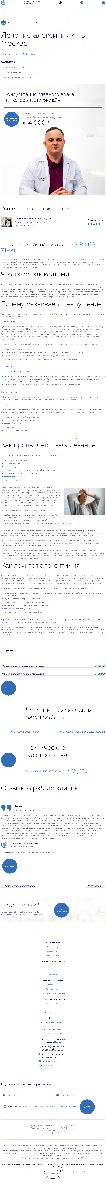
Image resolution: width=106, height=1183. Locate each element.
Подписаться (87, 1107)
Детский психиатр (53, 956)
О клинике (53, 1018)
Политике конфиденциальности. (53, 1173)
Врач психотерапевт (53, 951)
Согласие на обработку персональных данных (53, 1028)
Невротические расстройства (53, 993)
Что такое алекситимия (14, 67)
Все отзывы (9, 866)
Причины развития (12, 72)
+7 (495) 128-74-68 (53, 1046)
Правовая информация (53, 1034)
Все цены (8, 688)
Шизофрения (53, 985)
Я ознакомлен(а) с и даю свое (41, 1106)
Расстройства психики (53, 980)
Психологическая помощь (53, 999)
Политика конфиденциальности (53, 1022)
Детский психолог (53, 1008)
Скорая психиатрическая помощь (53, 966)
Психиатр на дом (53, 947)
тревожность (10, 477)
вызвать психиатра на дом (73, 438)
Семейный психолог (53, 1004)
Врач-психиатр (53, 943)
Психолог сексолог (53, 1012)
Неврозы (53, 974)
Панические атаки (53, 989)
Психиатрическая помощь (22, 23)
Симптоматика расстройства (17, 77)
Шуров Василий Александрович (34, 218)
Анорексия (53, 970)
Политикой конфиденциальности (29, 1106)
